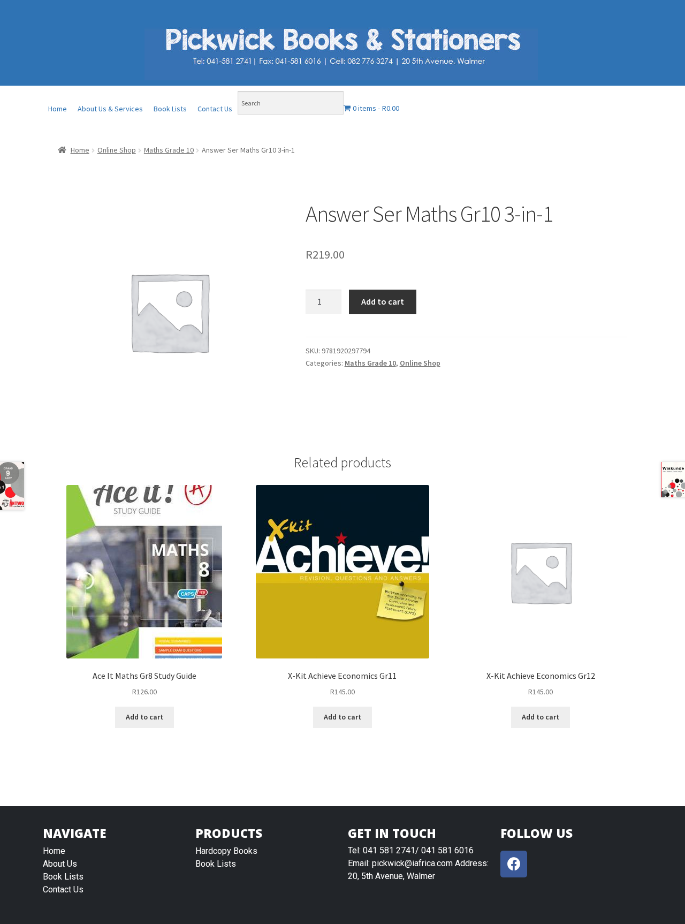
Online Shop (116, 150)
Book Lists (170, 108)
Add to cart (382, 301)
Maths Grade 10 (169, 150)
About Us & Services (110, 108)
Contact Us (214, 108)
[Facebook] (513, 864)
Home (57, 108)
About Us (60, 864)
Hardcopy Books (226, 851)
